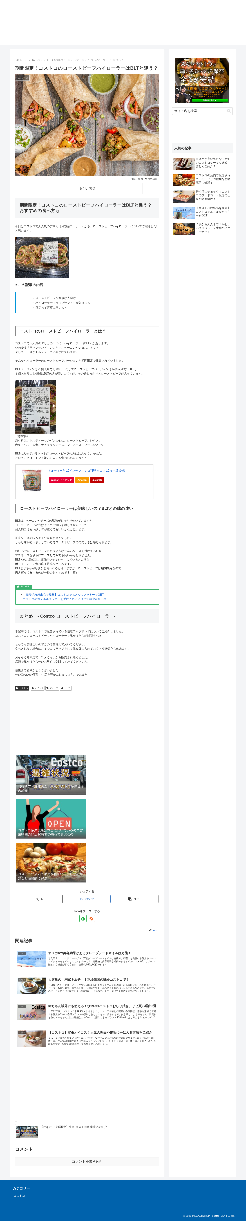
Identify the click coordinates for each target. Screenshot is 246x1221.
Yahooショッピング (61, 480)
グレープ (53, 688)
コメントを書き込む (87, 1161)
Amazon (82, 480)
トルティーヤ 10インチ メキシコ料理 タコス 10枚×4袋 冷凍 (86, 470)
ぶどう (67, 688)
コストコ (23, 688)
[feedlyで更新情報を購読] (83, 918)
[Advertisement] (87, 724)
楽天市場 (97, 480)
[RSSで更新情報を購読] (91, 918)
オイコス (39, 688)
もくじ (83, 188)
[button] (135, 899)
